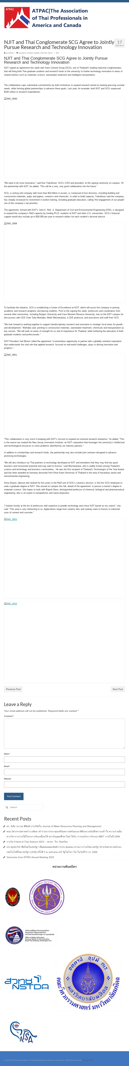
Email (7, 766)
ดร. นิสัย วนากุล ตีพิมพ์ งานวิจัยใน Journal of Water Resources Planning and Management (54, 826)
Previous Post (13, 689)
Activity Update (33, 53)
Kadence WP (87, 1060)
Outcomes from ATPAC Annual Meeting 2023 (30, 857)
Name (7, 754)
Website (7, 779)
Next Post (118, 689)
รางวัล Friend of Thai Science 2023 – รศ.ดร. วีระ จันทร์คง (37, 841)
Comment (9, 716)
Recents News (46, 53)
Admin (10, 53)
